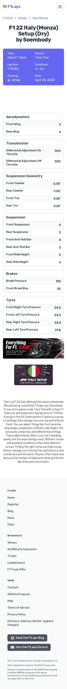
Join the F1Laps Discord (31, 647)
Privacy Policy (16, 614)
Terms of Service (18, 607)
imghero (48, 621)
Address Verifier (31, 621)
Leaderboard (16, 562)
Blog (10, 511)
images (13, 625)
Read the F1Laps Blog (30, 637)
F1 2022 (8, 18)
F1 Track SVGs (16, 569)
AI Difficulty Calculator (22, 549)
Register (13, 504)
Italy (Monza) (40, 18)
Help (10, 601)
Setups (22, 18)
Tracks (12, 556)
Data (10, 518)
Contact (12, 587)
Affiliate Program (18, 594)
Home (11, 497)
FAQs (10, 524)
